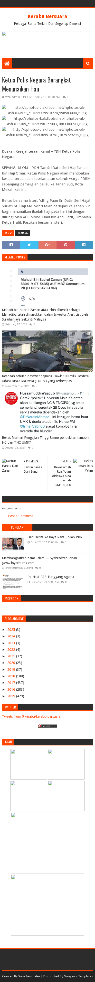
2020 (11, 663)
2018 (11, 676)
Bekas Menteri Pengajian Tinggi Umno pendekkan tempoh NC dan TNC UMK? (45, 440)
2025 (11, 630)
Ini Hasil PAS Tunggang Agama (51, 577)
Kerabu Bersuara (47, 16)
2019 (11, 669)
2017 (11, 683)
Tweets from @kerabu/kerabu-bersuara (31, 716)
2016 (11, 689)
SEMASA (23, 233)
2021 (11, 656)
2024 (11, 636)
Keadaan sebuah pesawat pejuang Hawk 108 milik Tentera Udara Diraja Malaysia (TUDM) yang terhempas (45, 378)
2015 (11, 696)
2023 (11, 643)
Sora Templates (29, 976)
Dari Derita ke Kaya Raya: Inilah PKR (55, 537)
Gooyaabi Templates (78, 976)
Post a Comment (20, 516)
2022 (11, 650)
